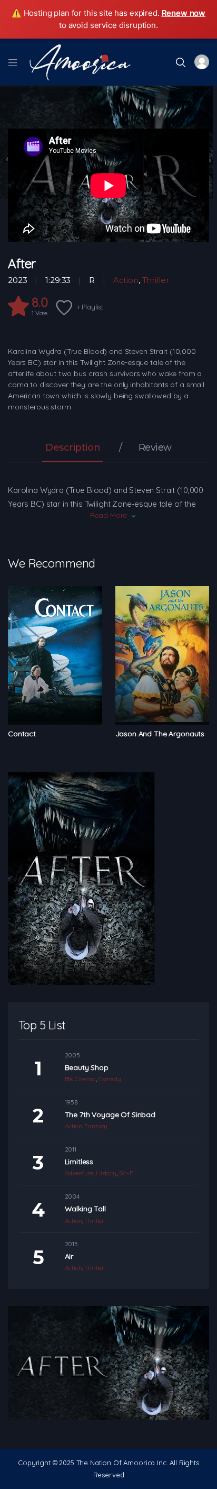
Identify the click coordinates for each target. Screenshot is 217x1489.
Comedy (109, 1079)
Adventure (79, 1173)
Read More (108, 515)
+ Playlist (90, 307)
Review (155, 448)
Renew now (184, 13)
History (106, 1173)
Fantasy (95, 1126)
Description (72, 448)
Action (126, 280)
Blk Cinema (80, 1079)
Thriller (155, 280)
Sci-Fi (127, 1173)
